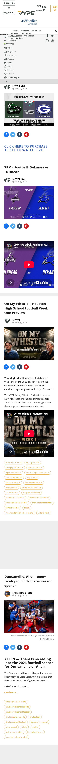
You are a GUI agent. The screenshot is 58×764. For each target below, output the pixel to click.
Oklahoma (29, 36)
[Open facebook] (47, 35)
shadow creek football (15, 497)
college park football (14, 467)
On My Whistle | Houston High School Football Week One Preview (26, 308)
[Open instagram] (47, 40)
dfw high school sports (15, 717)
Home (6, 81)
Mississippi (16, 36)
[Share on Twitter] (12, 134)
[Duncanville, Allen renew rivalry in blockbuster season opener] (29, 616)
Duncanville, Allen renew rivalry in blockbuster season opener (28, 581)
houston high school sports (37, 472)
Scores (10, 73)
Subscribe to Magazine (9, 7)
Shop (9, 66)
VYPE (17, 320)
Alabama (25, 31)
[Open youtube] (52, 40)
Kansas (14, 33)
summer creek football (39, 497)
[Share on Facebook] (6, 134)
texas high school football (16, 503)
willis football (43, 513)
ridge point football (31, 492)
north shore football (33, 482)
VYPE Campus (13, 77)
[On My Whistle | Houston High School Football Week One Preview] (29, 343)
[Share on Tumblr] (19, 134)
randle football (12, 492)
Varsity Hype (17, 38)
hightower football (13, 472)
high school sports (35, 732)
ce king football (32, 462)
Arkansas (36, 31)
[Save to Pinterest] (26, 134)
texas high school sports (16, 702)
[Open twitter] (52, 35)
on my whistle (11, 487)
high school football (14, 732)
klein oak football (13, 482)
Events (10, 70)
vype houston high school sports (19, 513)
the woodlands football (42, 503)
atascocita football (13, 462)
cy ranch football (35, 467)
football (35, 727)
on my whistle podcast (31, 487)
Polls (9, 62)
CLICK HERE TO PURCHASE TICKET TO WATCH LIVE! (25, 148)
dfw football (35, 717)
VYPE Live (11, 40)
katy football (32, 477)
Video (10, 47)
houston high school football (18, 712)
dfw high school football (16, 722)
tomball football (12, 508)
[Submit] (56, 31)
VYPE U (10, 44)
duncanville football (39, 722)
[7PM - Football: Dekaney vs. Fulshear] (29, 202)
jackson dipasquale (14, 477)
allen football (11, 727)
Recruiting (11, 55)
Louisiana (25, 33)
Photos (10, 59)
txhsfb (26, 508)
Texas (14, 31)
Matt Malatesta (23, 592)
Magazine (11, 51)
